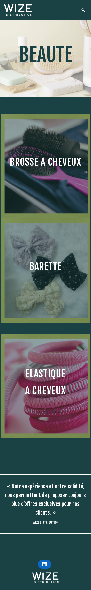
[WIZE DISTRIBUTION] (18, 9)
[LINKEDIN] (44, 564)
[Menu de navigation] (73, 10)
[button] (83, 10)
